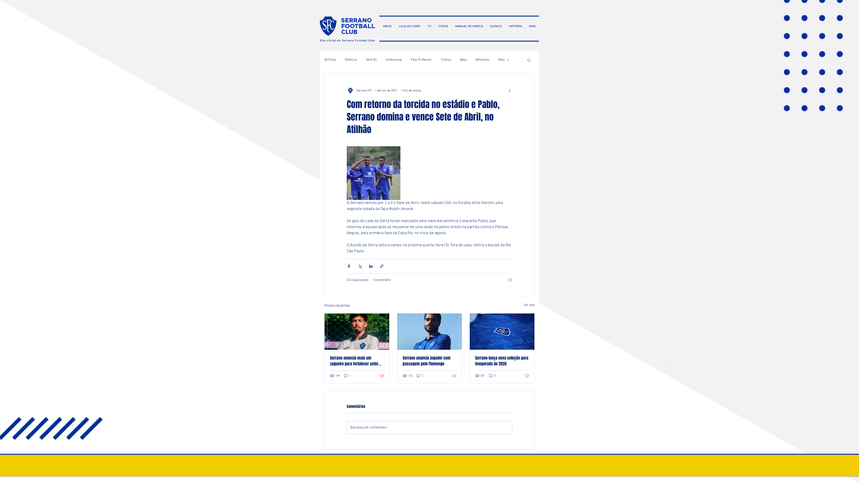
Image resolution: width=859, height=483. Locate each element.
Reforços (351, 60)
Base (463, 60)
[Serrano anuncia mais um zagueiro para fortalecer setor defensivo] (357, 332)
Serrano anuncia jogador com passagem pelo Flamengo (427, 361)
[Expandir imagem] (373, 173)
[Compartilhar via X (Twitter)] (360, 266)
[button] (529, 60)
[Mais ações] (509, 90)
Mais (501, 60)
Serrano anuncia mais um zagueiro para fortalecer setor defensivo (354, 361)
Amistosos (482, 60)
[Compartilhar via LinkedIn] (371, 266)
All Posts (330, 60)
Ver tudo (529, 305)
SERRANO (356, 20)
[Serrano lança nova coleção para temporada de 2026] (502, 332)
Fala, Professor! (421, 60)
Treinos (446, 60)
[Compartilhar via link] (382, 266)
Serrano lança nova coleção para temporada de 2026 (501, 361)
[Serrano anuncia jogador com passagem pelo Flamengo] (429, 332)
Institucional (394, 60)
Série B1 (371, 60)
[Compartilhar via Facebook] (349, 266)
